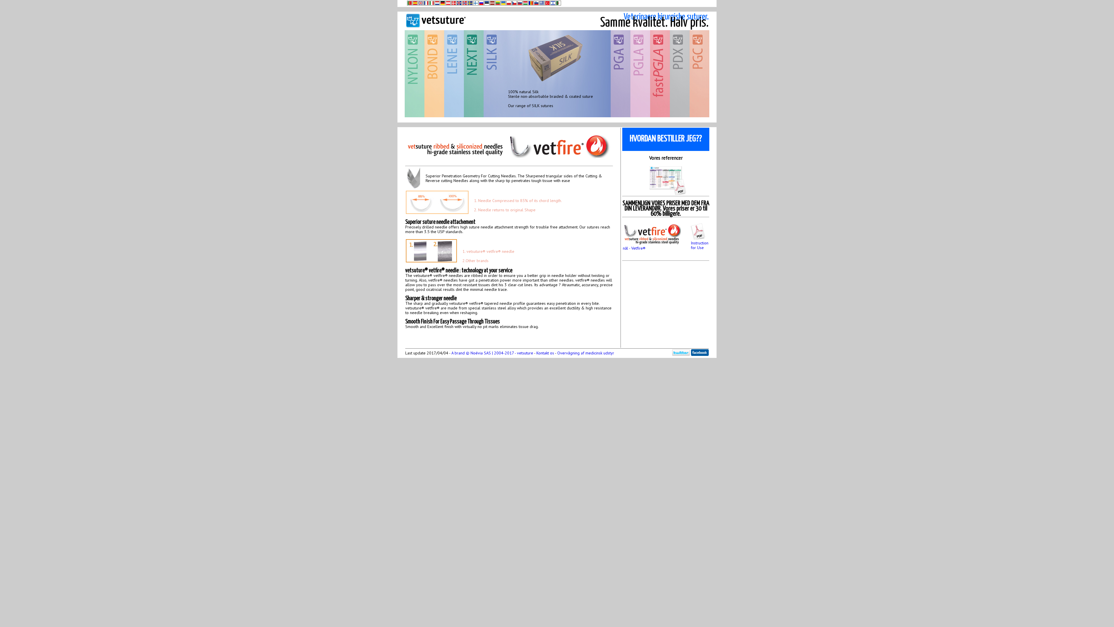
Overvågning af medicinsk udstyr (585, 353)
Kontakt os (545, 353)
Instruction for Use (699, 245)
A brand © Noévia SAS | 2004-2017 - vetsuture (492, 353)
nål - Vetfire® (634, 248)
